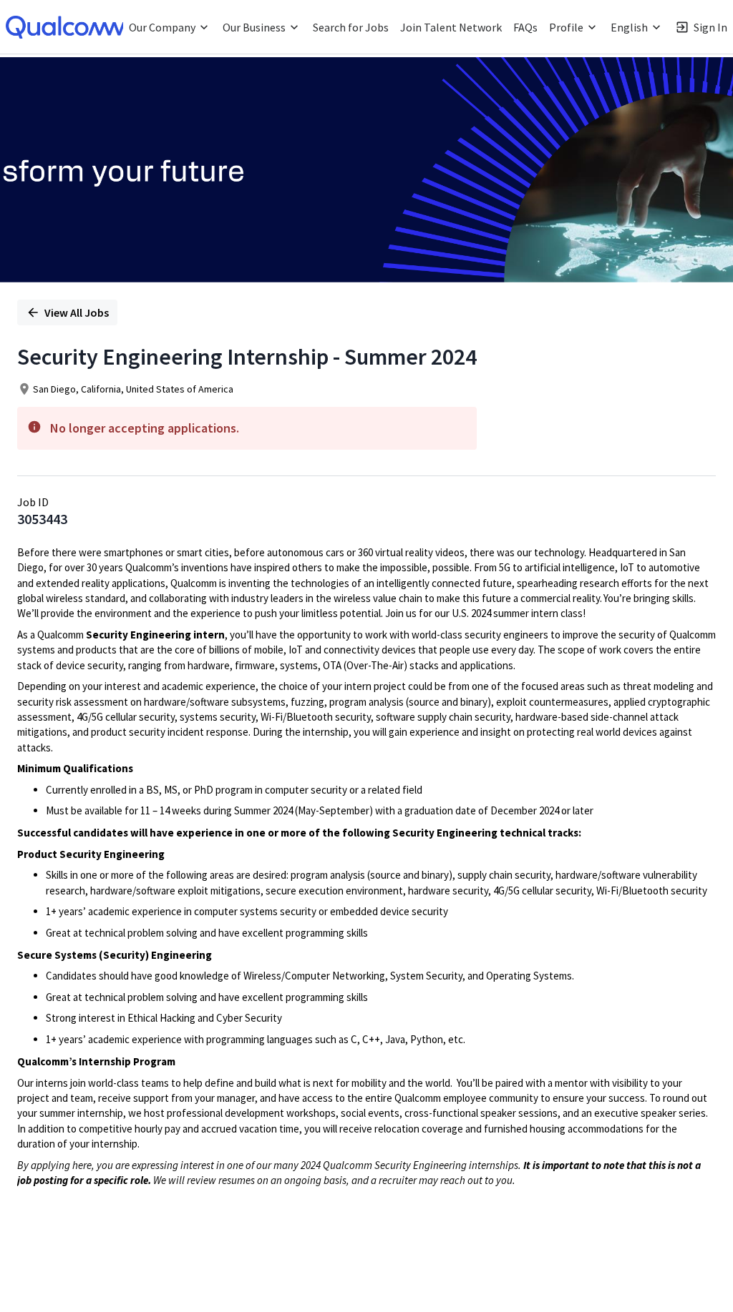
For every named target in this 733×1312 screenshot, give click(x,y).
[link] (68, 27)
